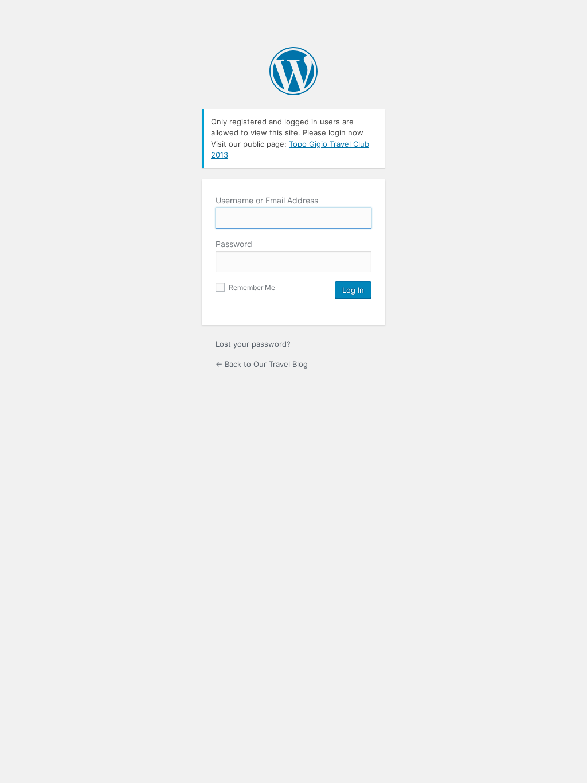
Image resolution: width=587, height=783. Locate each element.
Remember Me (251, 287)
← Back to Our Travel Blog (262, 364)
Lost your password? (253, 344)
